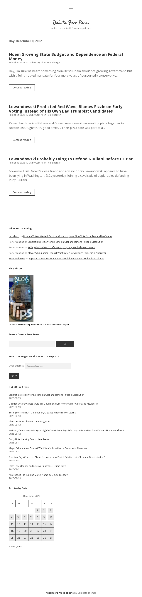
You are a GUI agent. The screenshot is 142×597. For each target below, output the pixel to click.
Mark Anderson (17, 258)
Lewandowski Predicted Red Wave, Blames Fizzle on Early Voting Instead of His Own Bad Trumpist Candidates (65, 109)
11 (12, 524)
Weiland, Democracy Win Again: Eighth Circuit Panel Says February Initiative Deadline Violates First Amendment (66, 430)
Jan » (19, 546)
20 (25, 530)
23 (44, 530)
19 (18, 530)
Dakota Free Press (71, 23)
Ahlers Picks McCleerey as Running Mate (29, 421)
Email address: (17, 365)
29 (38, 537)
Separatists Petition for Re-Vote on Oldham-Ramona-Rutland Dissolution (65, 241)
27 (25, 537)
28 (31, 537)
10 (51, 517)
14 (31, 524)
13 (25, 524)
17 (51, 524)
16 (44, 524)
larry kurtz (14, 236)
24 (51, 530)
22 (38, 530)
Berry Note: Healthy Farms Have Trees (29, 439)
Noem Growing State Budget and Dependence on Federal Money (66, 56)
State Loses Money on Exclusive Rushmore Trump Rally (37, 466)
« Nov (12, 546)
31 (51, 537)
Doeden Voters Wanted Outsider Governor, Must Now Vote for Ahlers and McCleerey (67, 236)
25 (12, 537)
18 (12, 530)
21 (31, 530)
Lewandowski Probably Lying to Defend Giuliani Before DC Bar (71, 158)
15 (38, 524)
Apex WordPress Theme (60, 592)
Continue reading (24, 88)
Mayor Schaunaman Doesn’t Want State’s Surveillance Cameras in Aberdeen (67, 253)
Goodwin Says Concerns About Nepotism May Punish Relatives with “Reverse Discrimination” (57, 457)
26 (18, 537)
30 (44, 537)
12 (18, 524)
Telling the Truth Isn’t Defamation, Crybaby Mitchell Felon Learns (61, 247)
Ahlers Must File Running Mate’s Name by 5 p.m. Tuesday (38, 474)
